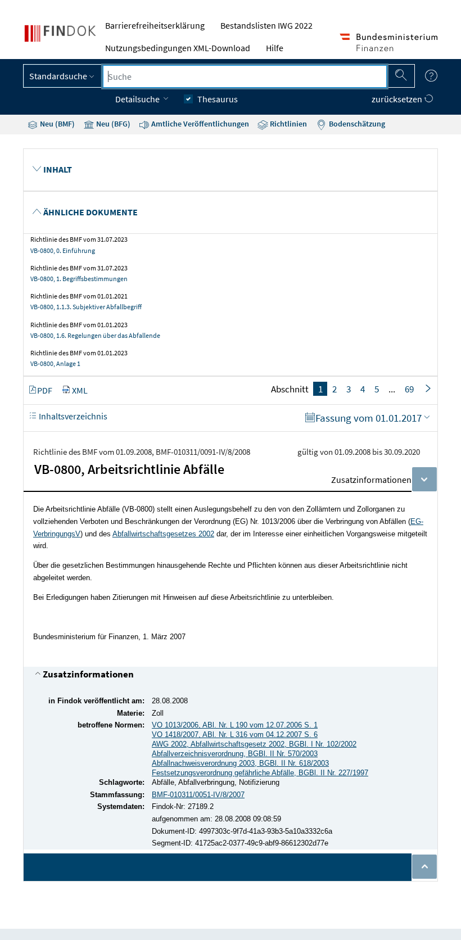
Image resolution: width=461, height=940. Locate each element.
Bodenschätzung (356, 124)
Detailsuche (138, 99)
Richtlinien (287, 124)
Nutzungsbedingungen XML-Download (177, 47)
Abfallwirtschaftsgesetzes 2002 (163, 534)
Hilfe (274, 47)
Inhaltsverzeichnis (72, 416)
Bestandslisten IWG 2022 (266, 25)
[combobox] (245, 76)
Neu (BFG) (112, 124)
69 (409, 389)
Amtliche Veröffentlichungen (199, 124)
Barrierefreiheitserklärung (155, 25)
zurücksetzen (398, 99)
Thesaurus (217, 99)
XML (80, 390)
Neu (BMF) (56, 124)
